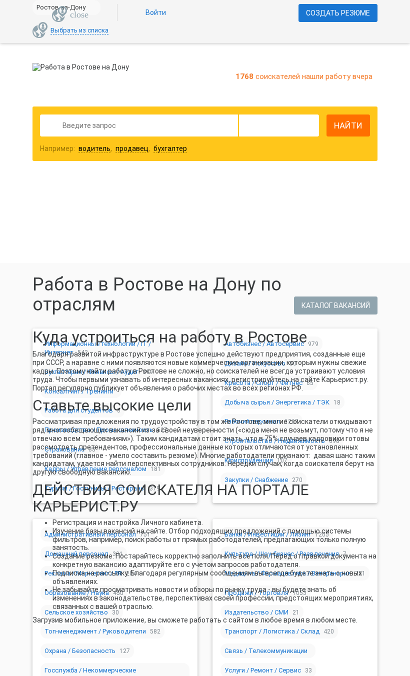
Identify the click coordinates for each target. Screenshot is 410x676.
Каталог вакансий (336, 306)
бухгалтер (170, 148)
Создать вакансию (284, 199)
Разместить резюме (130, 199)
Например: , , (113, 148)
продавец (132, 148)
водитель (94, 148)
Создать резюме (338, 13)
